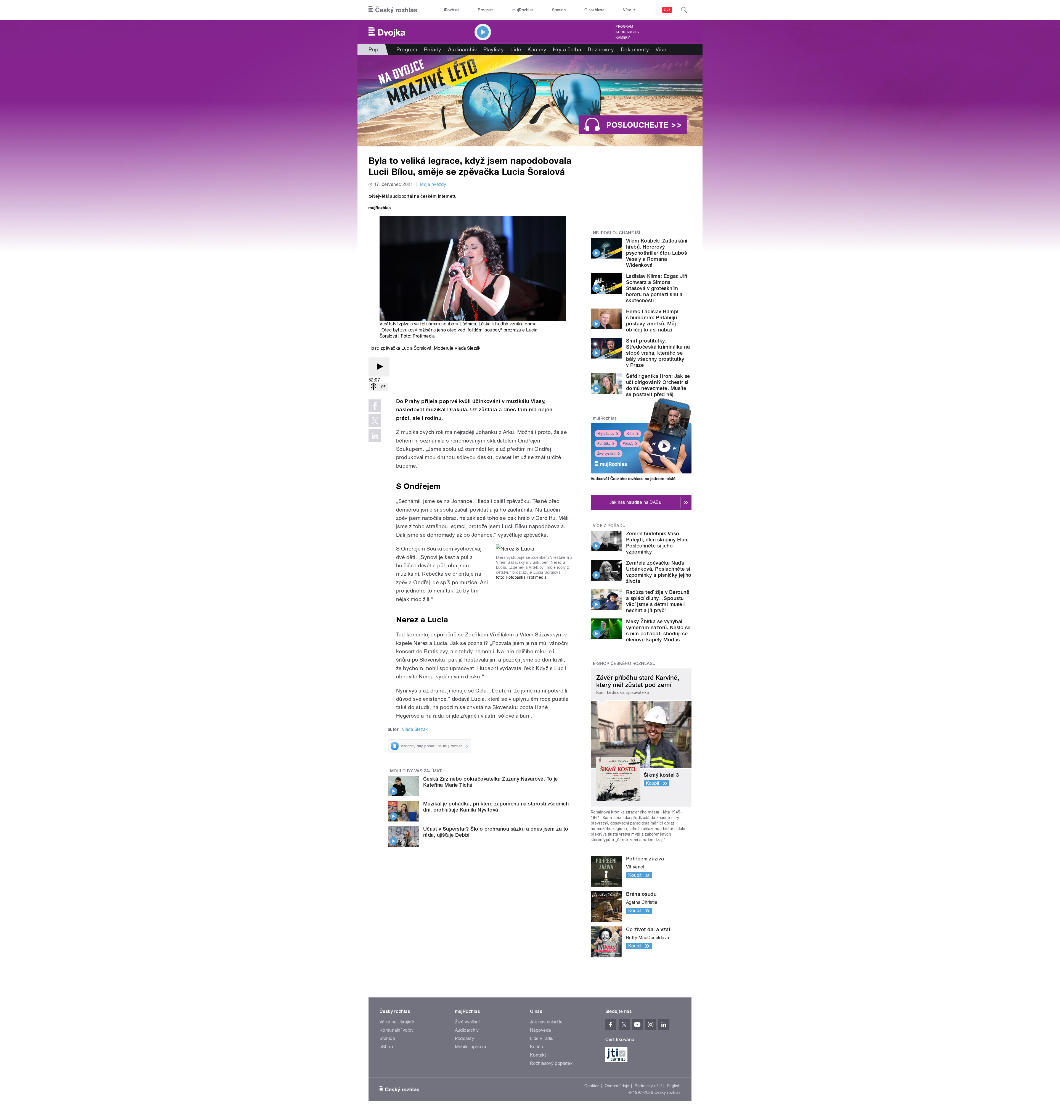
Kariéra (537, 1046)
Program (486, 10)
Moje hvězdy (433, 184)
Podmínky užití (648, 1086)
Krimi (630, 434)
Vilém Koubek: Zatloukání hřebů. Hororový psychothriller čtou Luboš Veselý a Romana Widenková (656, 253)
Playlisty (493, 49)
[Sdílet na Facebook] (375, 405)
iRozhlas (452, 10)
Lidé (515, 49)
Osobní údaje (617, 1086)
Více (663, 49)
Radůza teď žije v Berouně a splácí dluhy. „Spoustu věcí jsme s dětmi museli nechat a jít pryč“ (657, 601)
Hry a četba (567, 49)
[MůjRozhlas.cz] (380, 208)
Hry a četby (605, 434)
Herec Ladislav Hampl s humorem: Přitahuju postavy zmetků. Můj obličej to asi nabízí (652, 321)
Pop (373, 49)
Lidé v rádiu (542, 1038)
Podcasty (464, 1038)
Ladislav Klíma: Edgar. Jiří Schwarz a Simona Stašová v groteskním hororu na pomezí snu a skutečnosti (656, 288)
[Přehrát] (379, 366)
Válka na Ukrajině (397, 1022)
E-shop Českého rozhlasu (624, 663)
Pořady (432, 49)
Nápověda (540, 1030)
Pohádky (603, 444)
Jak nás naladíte (546, 1022)
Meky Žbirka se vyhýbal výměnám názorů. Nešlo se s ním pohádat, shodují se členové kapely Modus (658, 630)
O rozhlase (594, 10)
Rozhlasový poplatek (551, 1063)
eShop (386, 1046)
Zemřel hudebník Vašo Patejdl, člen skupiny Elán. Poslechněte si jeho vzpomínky (657, 543)
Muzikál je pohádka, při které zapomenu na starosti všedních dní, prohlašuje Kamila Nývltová (496, 807)
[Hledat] (684, 10)
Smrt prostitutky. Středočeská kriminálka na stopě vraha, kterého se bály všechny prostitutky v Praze (658, 353)
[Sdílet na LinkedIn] (375, 435)
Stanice (559, 10)
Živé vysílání (606, 453)
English (673, 1086)
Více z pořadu (609, 525)
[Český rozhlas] (393, 10)
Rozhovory (601, 49)
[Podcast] (373, 387)
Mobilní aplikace (471, 1046)
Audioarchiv (627, 32)
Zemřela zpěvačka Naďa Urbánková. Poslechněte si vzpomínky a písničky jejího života (658, 572)
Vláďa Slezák (415, 729)
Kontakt (538, 1055)
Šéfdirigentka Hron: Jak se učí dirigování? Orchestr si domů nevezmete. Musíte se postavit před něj (658, 385)
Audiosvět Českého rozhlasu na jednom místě (633, 478)
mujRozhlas (523, 10)
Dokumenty (635, 49)
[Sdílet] (383, 387)
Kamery (623, 37)
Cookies (591, 1086)
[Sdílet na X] (375, 420)
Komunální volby (397, 1030)
